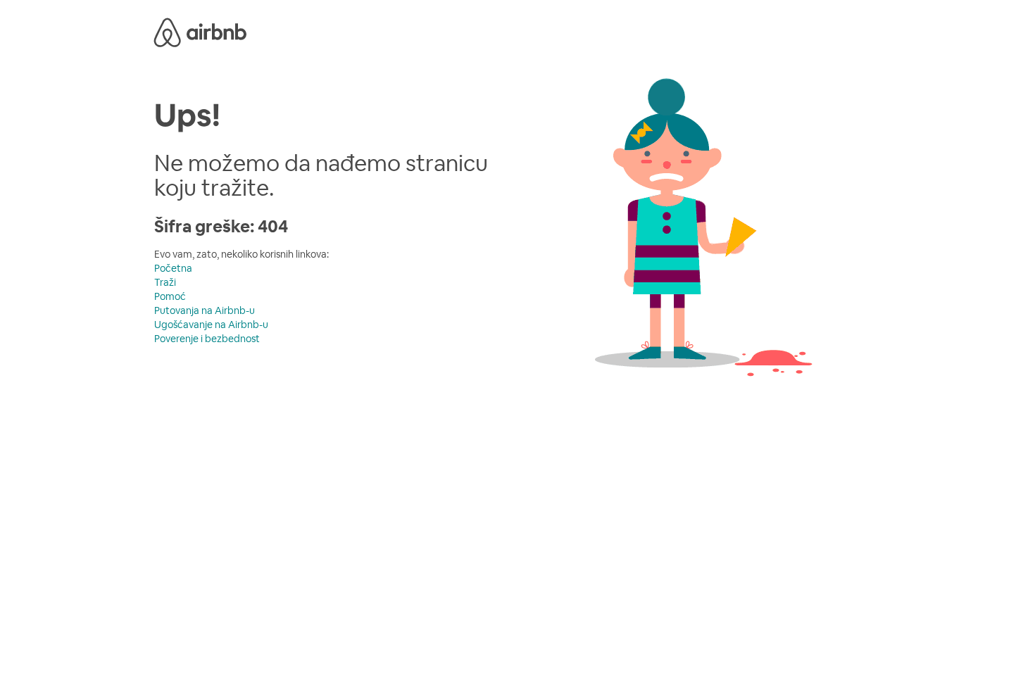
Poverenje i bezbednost (207, 338)
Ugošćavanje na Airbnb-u (211, 324)
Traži (165, 282)
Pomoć (170, 296)
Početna (173, 268)
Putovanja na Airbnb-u (204, 310)
